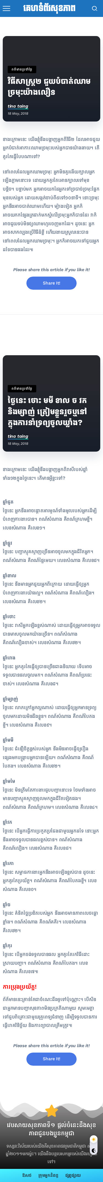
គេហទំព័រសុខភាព (49, 8)
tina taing (18, 106)
